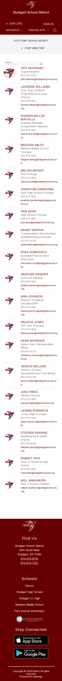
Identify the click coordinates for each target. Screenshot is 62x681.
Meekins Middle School (29, 604)
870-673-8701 (29, 558)
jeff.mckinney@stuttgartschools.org (39, 79)
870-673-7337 (29, 563)
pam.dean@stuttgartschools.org (37, 222)
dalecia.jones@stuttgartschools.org (39, 333)
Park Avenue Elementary (29, 611)
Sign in (48, 24)
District (29, 585)
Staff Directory (35, 48)
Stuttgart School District (31, 40)
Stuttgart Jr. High (29, 598)
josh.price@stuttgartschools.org (37, 403)
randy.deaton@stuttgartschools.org (39, 244)
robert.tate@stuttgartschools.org (38, 472)
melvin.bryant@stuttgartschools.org (39, 181)
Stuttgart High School (29, 592)
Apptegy (37, 676)
